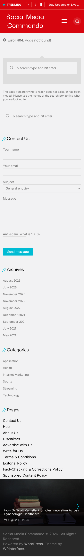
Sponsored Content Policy (25, 475)
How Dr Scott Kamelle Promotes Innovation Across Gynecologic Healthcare (41, 512)
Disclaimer (11, 439)
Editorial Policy (15, 463)
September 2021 (14, 321)
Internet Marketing (16, 374)
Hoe (6, 427)
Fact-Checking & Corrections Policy (33, 469)
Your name (11, 149)
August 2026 (12, 280)
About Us (10, 433)
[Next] (35, 4)
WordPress (33, 544)
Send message (18, 252)
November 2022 (14, 301)
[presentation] (77, 506)
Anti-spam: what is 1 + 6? (21, 234)
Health (7, 368)
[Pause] (42, 4)
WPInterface (13, 549)
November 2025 (14, 294)
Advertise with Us (17, 445)
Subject (8, 182)
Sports (7, 381)
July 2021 (9, 328)
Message (9, 198)
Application (11, 361)
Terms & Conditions (19, 457)
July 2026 (10, 287)
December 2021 (14, 315)
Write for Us (13, 451)
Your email (11, 166)
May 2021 (9, 335)
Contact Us (12, 421)
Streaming (10, 388)
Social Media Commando (25, 21)
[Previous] (29, 4)
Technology (11, 395)
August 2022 (12, 308)
